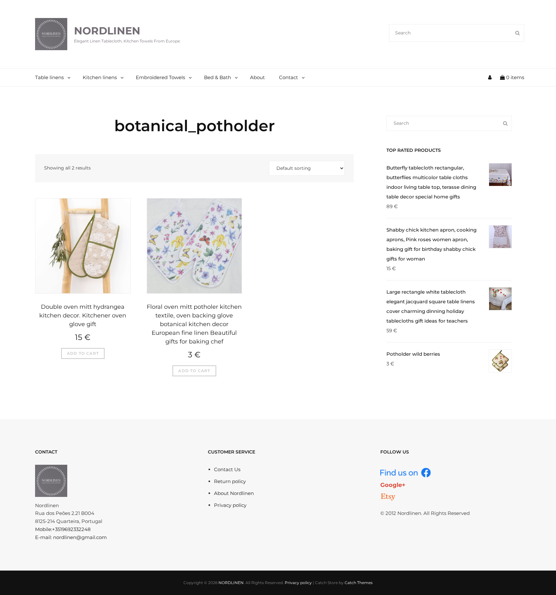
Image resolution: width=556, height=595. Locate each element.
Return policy (230, 481)
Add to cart (83, 353)
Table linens (49, 77)
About (257, 77)
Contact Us (227, 469)
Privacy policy (230, 505)
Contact (288, 77)
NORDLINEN (107, 30)
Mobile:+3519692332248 (63, 529)
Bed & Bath (217, 77)
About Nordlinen (234, 493)
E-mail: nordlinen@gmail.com (71, 537)
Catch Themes (359, 582)
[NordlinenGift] (388, 497)
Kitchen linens (100, 77)
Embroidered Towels (160, 77)
